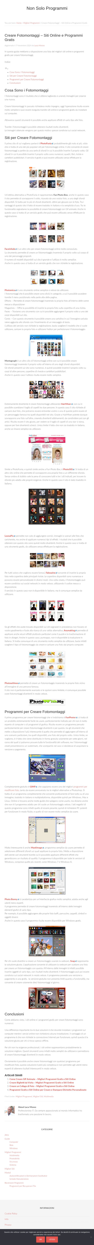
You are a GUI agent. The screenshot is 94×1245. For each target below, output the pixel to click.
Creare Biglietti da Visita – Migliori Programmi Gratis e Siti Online (42, 1083)
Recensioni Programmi (14, 1183)
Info (6, 1219)
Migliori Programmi (24, 1097)
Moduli (8, 1173)
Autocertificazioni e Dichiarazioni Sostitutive (28, 1176)
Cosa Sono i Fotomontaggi (22, 72)
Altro (7, 1135)
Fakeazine (51, 573)
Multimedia (48, 1097)
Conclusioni (15, 83)
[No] (91, 1237)
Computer (14, 1142)
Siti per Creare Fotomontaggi (23, 76)
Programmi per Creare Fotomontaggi (27, 79)
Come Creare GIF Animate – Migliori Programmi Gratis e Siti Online (43, 1079)
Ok (40, 1239)
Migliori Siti (38, 1097)
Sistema (13, 1165)
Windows (14, 1148)
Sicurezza (14, 1162)
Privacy (8, 1225)
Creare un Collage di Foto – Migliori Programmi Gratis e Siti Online (42, 1086)
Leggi (52, 1239)
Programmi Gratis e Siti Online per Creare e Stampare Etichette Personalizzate (48, 1090)
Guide (7, 1139)
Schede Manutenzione (19, 1179)
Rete (11, 1145)
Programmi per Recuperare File (23, 1186)
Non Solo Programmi (47, 8)
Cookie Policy (11, 1214)
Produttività (14, 1159)
